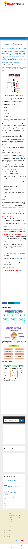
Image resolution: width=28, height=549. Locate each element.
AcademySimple (13, 547)
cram (13, 50)
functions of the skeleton (12, 53)
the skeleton (15, 61)
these (23, 147)
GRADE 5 (19, 68)
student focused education (19, 59)
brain (19, 119)
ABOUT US (11, 527)
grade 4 (21, 53)
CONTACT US (7, 530)
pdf (3, 58)
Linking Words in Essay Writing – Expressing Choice (12, 360)
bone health (5, 50)
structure (5, 98)
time (15, 207)
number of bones (20, 56)
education (4, 51)
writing (5, 260)
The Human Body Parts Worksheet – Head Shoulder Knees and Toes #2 (14, 342)
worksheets (16, 62)
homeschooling (15, 54)
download (18, 50)
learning (9, 56)
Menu (2, 38)
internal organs (14, 196)
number (5, 155)
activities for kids (14, 48)
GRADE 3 (11, 521)
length (18, 158)
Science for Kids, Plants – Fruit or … (15, 503)
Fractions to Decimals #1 (9, 324)
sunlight (11, 247)
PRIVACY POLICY (8, 534)
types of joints (9, 62)
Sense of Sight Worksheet (14, 497)
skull (8, 59)
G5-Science (23, 67)
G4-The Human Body (14, 67)
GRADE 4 (14, 68)
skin (16, 101)
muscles (20, 101)
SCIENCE (7, 70)
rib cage (24, 58)
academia (6, 48)
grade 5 (9, 54)
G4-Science (6, 67)
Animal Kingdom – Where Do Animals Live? (16, 491)
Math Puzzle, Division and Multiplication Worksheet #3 (14, 485)
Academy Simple (10, 545)
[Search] (21, 420)
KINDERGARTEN (13, 515)
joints (21, 54)
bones (10, 50)
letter (21, 128)
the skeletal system (7, 61)
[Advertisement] (14, 22)
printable (19, 58)
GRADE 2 (11, 519)
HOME (10, 513)
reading (18, 258)
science (4, 59)
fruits (5, 241)
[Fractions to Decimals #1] (14, 316)
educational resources (13, 51)
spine (10, 59)
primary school (12, 58)
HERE (21, 95)
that (8, 98)
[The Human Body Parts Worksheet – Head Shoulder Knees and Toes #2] (14, 333)
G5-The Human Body (7, 68)
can (20, 223)
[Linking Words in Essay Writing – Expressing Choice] (14, 352)
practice (6, 58)
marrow (13, 56)
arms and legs (22, 48)
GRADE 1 (11, 517)
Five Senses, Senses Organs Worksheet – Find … (15, 479)
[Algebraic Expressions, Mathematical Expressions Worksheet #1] (14, 370)
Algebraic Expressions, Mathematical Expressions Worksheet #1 (13, 379)
